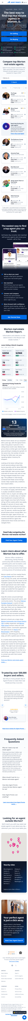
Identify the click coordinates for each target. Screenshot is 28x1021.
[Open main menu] (2, 2)
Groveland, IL (7, 879)
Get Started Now (14, 317)
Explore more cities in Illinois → (12, 889)
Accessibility (18, 997)
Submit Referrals (19, 978)
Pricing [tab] (4, 380)
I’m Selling (14, 34)
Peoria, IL (17, 873)
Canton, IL (6, 871)
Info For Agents (19, 976)
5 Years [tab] (25, 380)
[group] (14, 705)
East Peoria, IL (8, 875)
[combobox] (14, 78)
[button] (18, 846)
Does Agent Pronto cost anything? (10, 796)
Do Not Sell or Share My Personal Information (14, 1015)
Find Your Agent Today (14, 540)
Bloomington (5, 632)
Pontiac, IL (17, 875)
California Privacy (19, 994)
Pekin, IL (17, 871)
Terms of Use (18, 991)
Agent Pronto (9, 9)
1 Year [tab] (17, 380)
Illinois (15, 9)
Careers (3, 997)
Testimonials (4, 994)
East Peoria (7, 576)
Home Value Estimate (6, 978)
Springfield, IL (18, 877)
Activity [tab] (10, 380)
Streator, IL (18, 879)
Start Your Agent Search (14, 940)
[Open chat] (24, 1017)
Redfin (10, 414)
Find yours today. (14, 961)
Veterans (3, 981)
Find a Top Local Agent (17, 133)
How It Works (4, 973)
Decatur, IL (7, 873)
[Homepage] (14, 2)
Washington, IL (19, 881)
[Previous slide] (2, 705)
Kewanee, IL (7, 881)
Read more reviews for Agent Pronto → (14, 728)
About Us (3, 989)
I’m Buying (14, 39)
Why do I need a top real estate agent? (10, 749)
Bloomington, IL (8, 869)
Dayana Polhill (13, 717)
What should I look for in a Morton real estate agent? (10, 778)
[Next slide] (25, 705)
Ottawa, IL (17, 869)
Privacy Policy (18, 989)
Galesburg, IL (7, 877)
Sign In (25, 2)
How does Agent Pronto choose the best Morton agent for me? (12, 787)
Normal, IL (6, 883)
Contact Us (4, 991)
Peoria (16, 629)
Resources (3, 976)
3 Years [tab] (21, 380)
